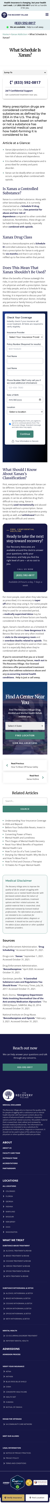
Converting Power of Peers (18, 834)
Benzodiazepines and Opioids (19, 1018)
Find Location (25, 735)
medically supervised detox (18, 614)
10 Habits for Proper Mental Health (22, 865)
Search (25, 809)
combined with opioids (21, 226)
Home (6, 34)
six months (12, 253)
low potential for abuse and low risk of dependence (22, 213)
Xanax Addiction (19, 34)
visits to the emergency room (20, 637)
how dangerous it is (35, 630)
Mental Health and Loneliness (20, 837)
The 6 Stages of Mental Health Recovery (25, 841)
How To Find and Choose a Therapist (23, 861)
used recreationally (23, 504)
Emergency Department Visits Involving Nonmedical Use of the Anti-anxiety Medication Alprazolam (23, 998)
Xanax (19, 956)
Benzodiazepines (12, 969)
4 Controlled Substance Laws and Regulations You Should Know (22, 982)
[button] (45, 73)
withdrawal (28, 515)
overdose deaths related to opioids (23, 640)
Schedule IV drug (30, 206)
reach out (39, 660)
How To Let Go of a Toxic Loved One (23, 851)
